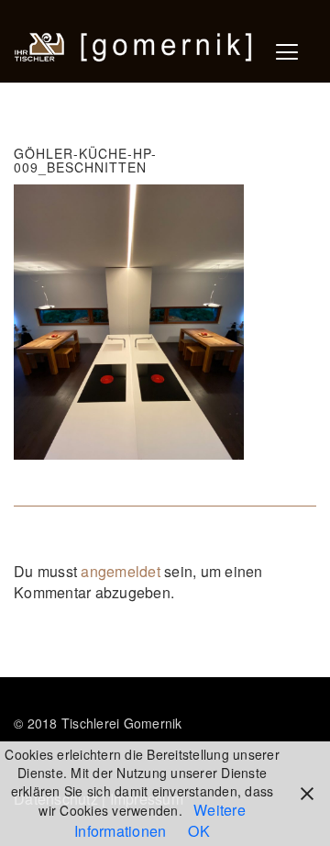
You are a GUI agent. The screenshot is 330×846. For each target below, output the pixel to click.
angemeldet (120, 571)
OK (199, 830)
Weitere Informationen (160, 820)
